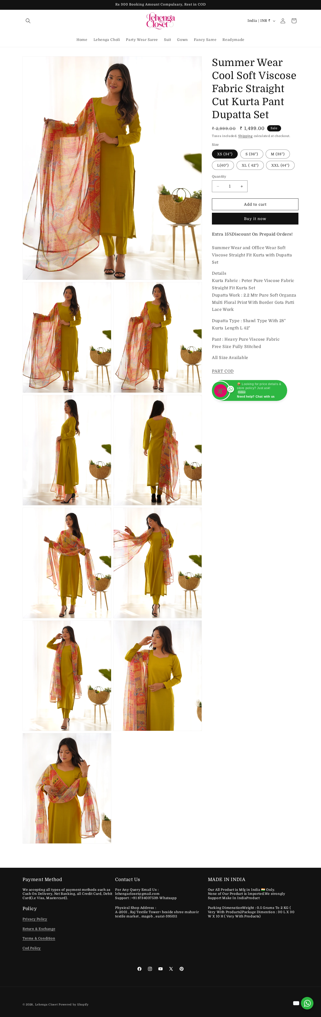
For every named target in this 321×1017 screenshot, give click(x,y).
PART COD (223, 371)
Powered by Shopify (74, 1004)
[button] (28, 20)
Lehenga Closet (46, 1004)
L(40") (223, 165)
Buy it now (255, 218)
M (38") (278, 154)
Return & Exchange (39, 929)
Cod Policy (32, 948)
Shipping (245, 136)
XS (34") (224, 154)
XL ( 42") (250, 165)
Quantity (219, 176)
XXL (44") (280, 165)
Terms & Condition (39, 938)
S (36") (252, 154)
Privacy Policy (35, 919)
